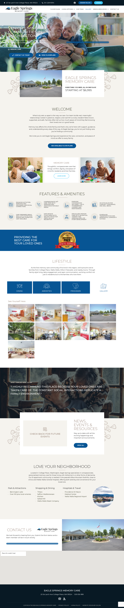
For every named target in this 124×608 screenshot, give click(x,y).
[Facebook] (75, 3)
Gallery (88, 9)
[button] (8, 387)
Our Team (80, 9)
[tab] (19, 287)
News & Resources (100, 9)
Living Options (67, 9)
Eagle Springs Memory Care (62, 590)
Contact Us (114, 9)
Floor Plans (55, 9)
